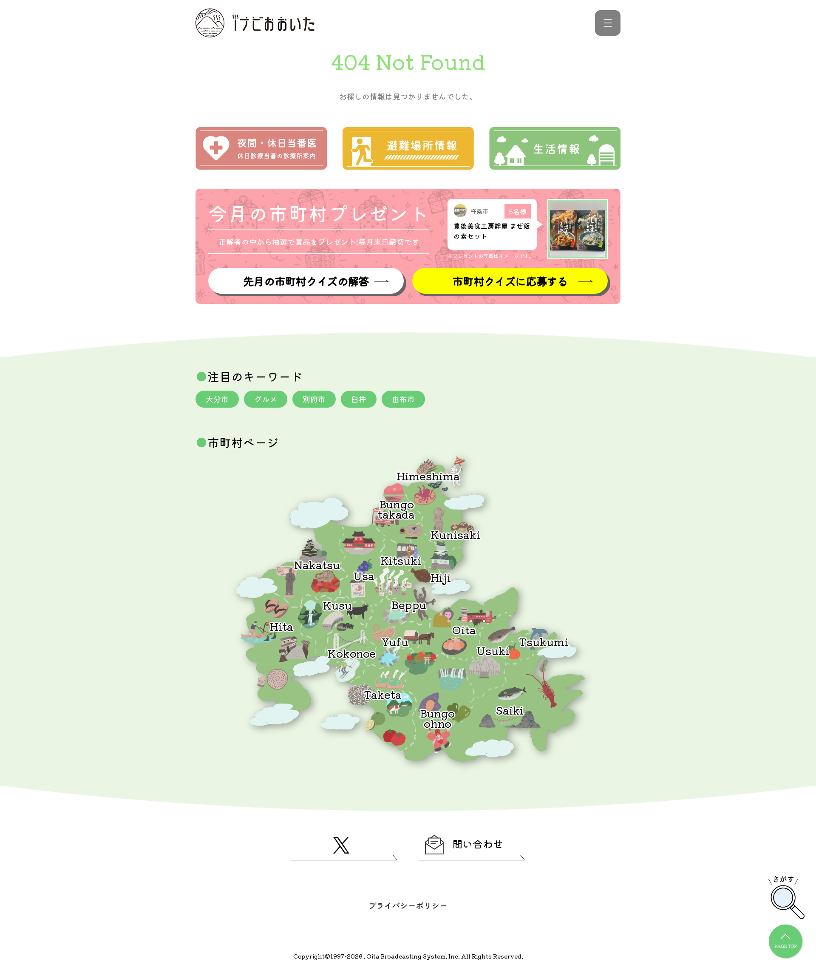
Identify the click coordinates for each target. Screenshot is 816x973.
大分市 (217, 398)
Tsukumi (543, 641)
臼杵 (358, 398)
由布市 (403, 398)
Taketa (383, 694)
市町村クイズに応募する (510, 281)
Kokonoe (352, 653)
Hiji (441, 577)
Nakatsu (317, 564)
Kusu (337, 605)
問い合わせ (477, 843)
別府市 (314, 398)
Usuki (493, 650)
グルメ (265, 398)
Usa (364, 575)
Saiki (510, 710)
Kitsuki (400, 560)
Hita (281, 626)
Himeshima (428, 475)
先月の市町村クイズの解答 (306, 281)
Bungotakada (396, 509)
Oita (464, 629)
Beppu (408, 604)
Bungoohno (437, 718)
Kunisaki (455, 534)
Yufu (395, 641)
